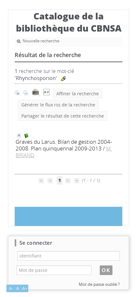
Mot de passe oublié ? (99, 284)
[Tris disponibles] (46, 94)
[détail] (19, 135)
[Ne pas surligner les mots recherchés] (63, 78)
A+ (24, 288)
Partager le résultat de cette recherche (62, 116)
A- (11, 288)
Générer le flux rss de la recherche (58, 105)
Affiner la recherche (77, 94)
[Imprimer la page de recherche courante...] (36, 94)
